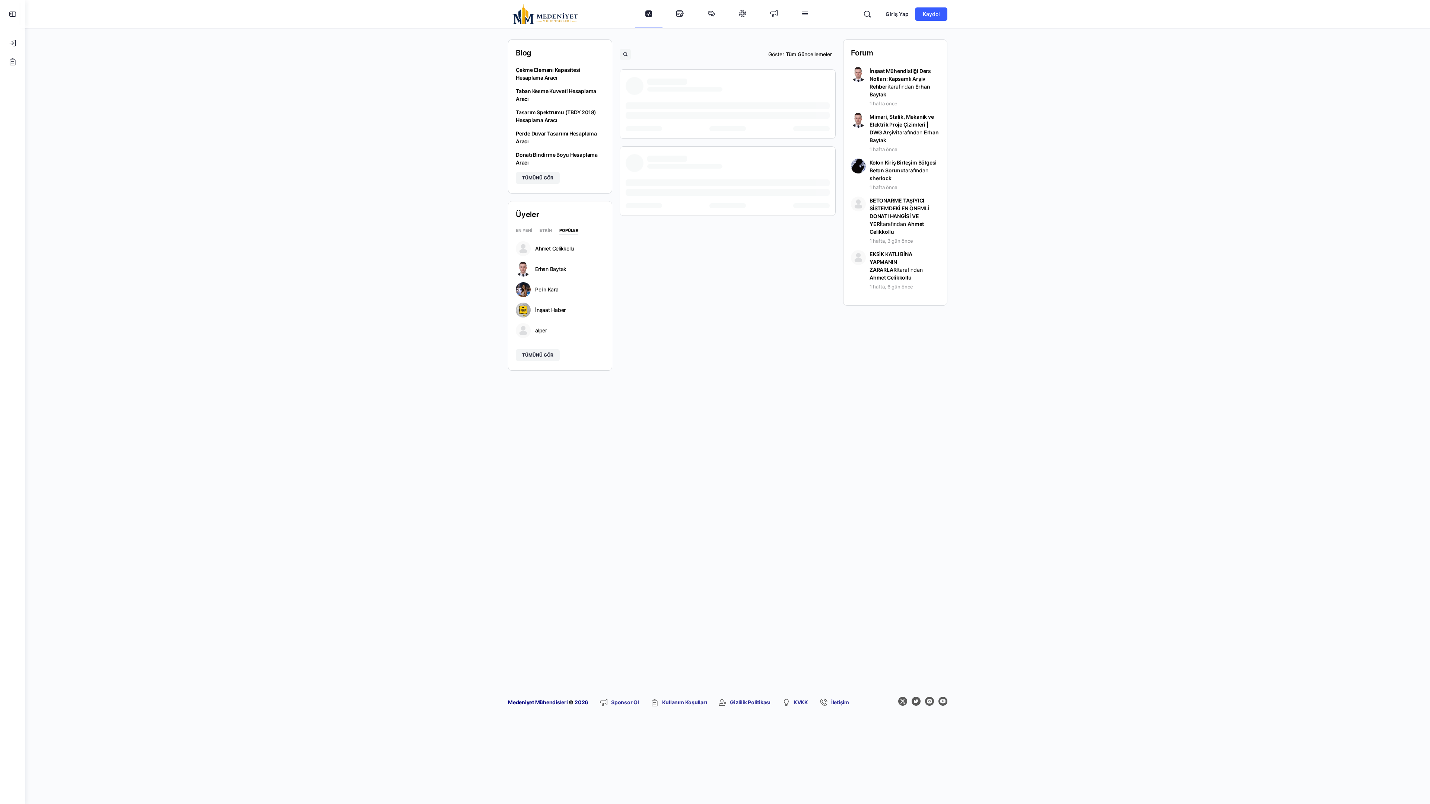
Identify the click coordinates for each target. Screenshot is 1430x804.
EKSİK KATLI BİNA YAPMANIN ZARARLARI (891, 262)
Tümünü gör (537, 178)
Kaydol (931, 14)
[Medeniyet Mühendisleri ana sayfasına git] (545, 13)
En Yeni (524, 231)
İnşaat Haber (550, 310)
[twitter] (916, 701)
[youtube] (942, 701)
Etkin (546, 231)
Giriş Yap (897, 14)
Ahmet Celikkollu (554, 249)
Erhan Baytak (550, 269)
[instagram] (929, 701)
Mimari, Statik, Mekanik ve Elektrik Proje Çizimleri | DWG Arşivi (902, 124)
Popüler (568, 231)
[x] (902, 701)
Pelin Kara (547, 290)
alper (541, 331)
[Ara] (867, 14)
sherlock (880, 178)
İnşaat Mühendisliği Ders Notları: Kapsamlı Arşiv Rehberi (900, 79)
